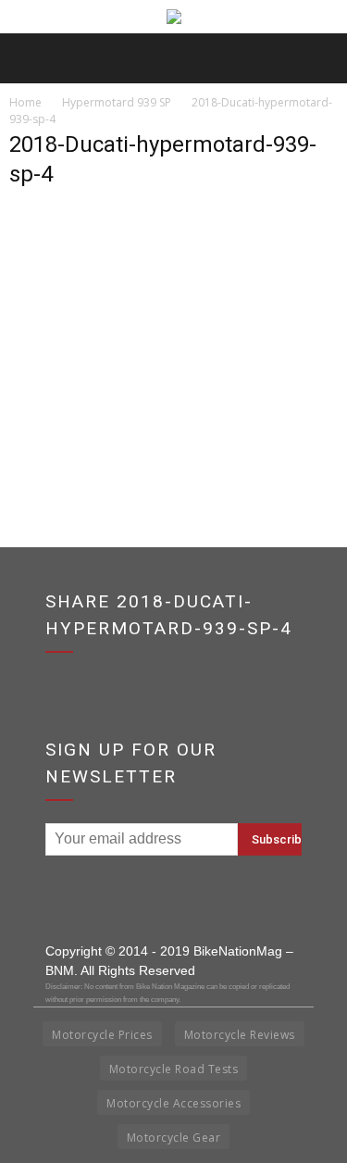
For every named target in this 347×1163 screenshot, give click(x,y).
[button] (321, 58)
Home (25, 102)
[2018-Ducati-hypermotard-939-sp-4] (173, 386)
